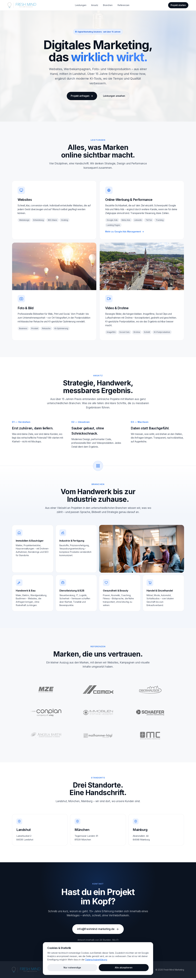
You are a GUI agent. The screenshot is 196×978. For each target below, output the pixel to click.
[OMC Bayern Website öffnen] (150, 735)
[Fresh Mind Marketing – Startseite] (22, 5)
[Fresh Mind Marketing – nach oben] (26, 969)
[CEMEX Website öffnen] (98, 689)
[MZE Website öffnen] (46, 689)
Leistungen (80, 5)
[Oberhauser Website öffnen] (150, 689)
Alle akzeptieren (123, 967)
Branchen (108, 5)
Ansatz (94, 5)
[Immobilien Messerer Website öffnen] (98, 712)
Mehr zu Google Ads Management (124, 231)
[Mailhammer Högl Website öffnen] (98, 735)
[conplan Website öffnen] (46, 712)
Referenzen (123, 5)
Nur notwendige (72, 967)
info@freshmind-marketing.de (95, 929)
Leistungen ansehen (114, 95)
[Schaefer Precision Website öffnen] (150, 712)
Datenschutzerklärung (96, 959)
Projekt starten (178, 5)
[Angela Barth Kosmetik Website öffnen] (46, 735)
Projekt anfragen (80, 95)
